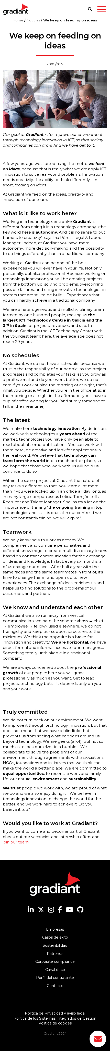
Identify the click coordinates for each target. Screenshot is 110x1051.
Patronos (55, 953)
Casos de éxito (55, 937)
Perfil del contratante (55, 977)
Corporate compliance (55, 961)
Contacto (55, 985)
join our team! (16, 842)
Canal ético (55, 969)
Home (18, 20)
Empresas (55, 929)
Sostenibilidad (55, 945)
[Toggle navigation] (101, 10)
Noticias (33, 20)
